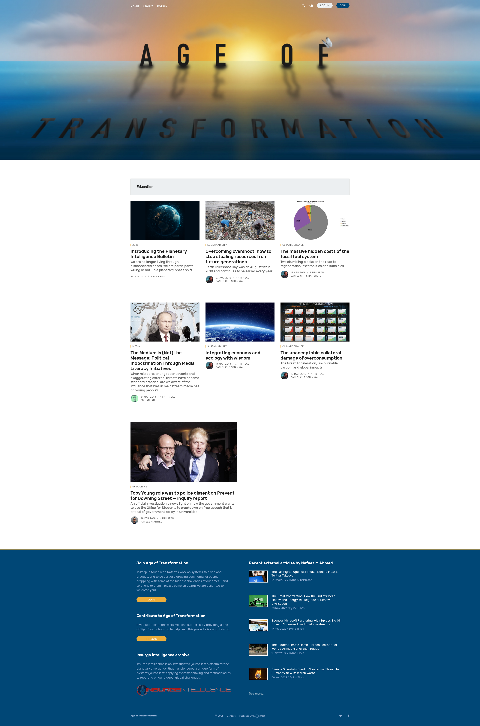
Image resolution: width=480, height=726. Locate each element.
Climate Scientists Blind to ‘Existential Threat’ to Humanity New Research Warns (305, 671)
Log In (324, 5)
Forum (162, 6)
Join (343, 5)
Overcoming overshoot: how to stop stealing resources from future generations (238, 256)
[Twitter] (340, 715)
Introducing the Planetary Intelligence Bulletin (158, 254)
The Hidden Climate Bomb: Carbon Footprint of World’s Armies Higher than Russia (304, 646)
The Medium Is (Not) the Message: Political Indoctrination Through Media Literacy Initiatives (162, 360)
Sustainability (217, 245)
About (148, 6)
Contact (231, 716)
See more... (256, 693)
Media (136, 346)
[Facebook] (349, 715)
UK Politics (139, 486)
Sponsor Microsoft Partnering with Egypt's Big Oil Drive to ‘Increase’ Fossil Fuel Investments (306, 622)
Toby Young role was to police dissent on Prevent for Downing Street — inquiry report (182, 495)
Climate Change (293, 245)
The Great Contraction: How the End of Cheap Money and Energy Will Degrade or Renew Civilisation (303, 600)
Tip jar (151, 638)
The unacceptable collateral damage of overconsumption (311, 355)
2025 (135, 245)
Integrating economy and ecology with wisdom (233, 355)
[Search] (303, 5)
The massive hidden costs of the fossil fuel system (314, 254)
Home (134, 6)
